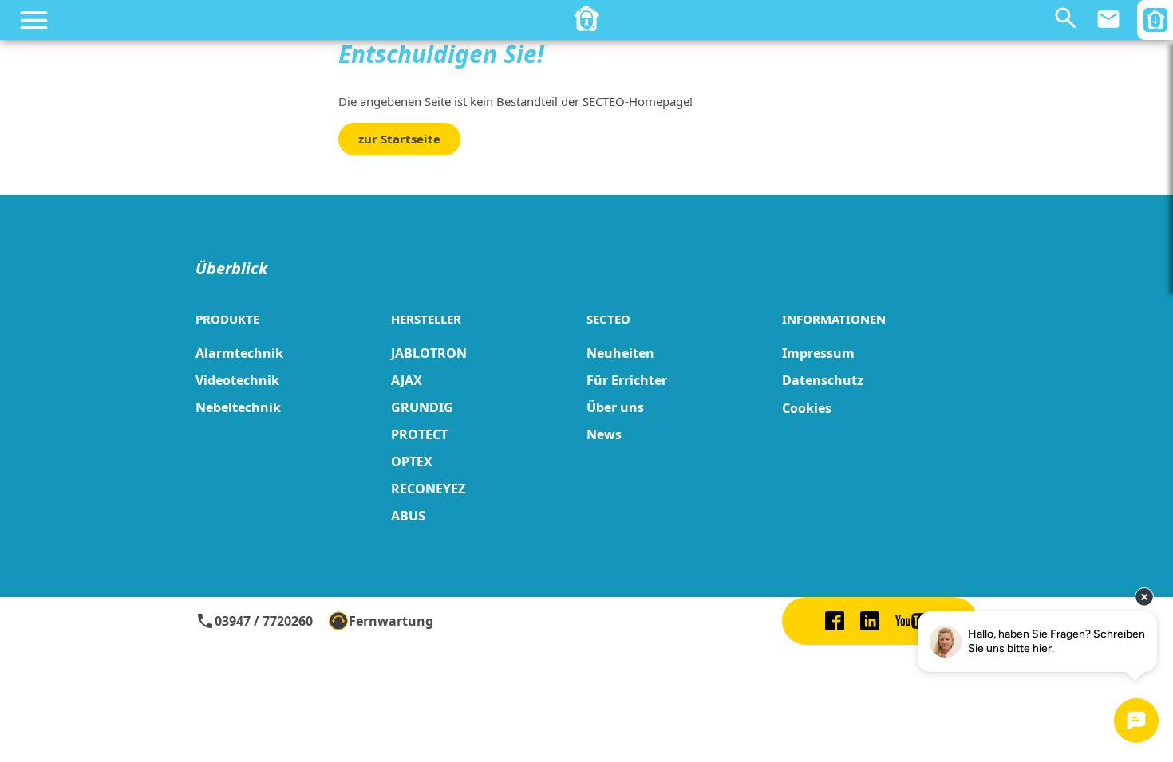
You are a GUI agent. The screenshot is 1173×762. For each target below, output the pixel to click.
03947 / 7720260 (254, 620)
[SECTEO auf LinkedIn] (869, 620)
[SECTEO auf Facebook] (834, 620)
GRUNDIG (422, 407)
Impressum (818, 353)
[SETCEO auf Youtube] (915, 621)
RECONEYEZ (428, 488)
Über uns (615, 407)
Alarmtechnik (239, 353)
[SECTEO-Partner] (586, 18)
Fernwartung (391, 621)
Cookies (806, 408)
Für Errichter (626, 380)
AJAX (406, 380)
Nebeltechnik (238, 407)
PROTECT (419, 434)
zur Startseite (399, 139)
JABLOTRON (429, 353)
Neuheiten (620, 353)
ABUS (408, 515)
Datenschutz (822, 380)
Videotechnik (237, 380)
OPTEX (411, 461)
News (604, 434)
